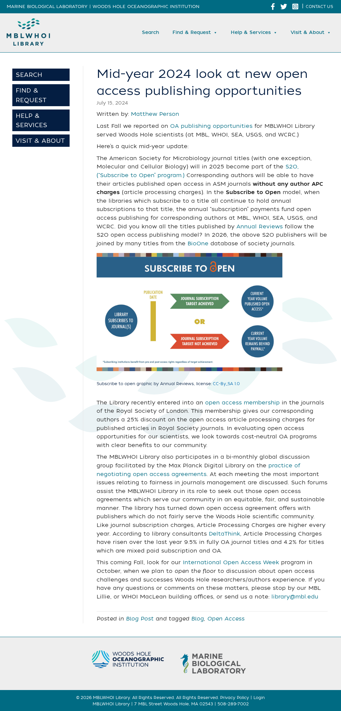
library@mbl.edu (294, 596)
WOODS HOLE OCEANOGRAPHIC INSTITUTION (146, 6)
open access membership (242, 402)
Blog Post (140, 618)
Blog (197, 618)
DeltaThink (224, 534)
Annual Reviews (259, 226)
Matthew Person (155, 114)
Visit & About (307, 32)
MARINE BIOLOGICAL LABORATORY (47, 6)
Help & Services (251, 32)
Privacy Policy (234, 697)
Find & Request (191, 32)
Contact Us (319, 6)
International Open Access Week (231, 562)
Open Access (225, 618)
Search (150, 32)
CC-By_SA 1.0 (226, 383)
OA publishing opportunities (211, 126)
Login (259, 697)
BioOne (197, 243)
